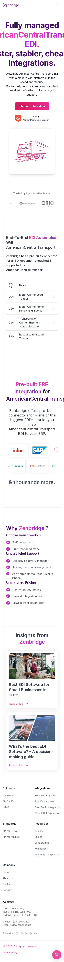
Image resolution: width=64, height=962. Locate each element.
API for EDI (8, 801)
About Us (8, 878)
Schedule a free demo (32, 106)
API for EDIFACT (11, 831)
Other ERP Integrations (47, 813)
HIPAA (6, 807)
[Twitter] (26, 933)
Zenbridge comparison (47, 854)
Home (6, 872)
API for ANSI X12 (11, 836)
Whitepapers (42, 848)
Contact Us (9, 884)
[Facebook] (31, 933)
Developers (9, 795)
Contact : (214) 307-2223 (16, 921)
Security (7, 890)
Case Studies (42, 842)
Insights (39, 831)
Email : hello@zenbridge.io (17, 924)
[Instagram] (21, 933)
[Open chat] (56, 954)
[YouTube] (35, 933)
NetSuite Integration (45, 795)
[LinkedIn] (17, 933)
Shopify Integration (45, 801)
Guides (38, 836)
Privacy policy (10, 952)
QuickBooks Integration (47, 807)
